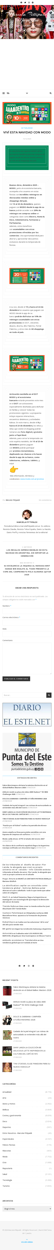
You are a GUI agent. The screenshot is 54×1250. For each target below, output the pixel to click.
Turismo (6, 1186)
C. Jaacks (28, 1233)
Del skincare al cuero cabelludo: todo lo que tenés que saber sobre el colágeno (26, 890)
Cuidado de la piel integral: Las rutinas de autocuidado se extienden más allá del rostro (27, 806)
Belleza (6, 1109)
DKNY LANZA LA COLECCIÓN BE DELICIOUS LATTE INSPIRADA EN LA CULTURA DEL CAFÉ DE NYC (27, 813)
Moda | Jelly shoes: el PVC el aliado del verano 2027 (23, 839)
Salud (5, 1174)
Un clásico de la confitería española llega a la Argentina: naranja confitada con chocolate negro (26, 846)
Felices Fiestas (9, 1145)
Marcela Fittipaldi (13, 500)
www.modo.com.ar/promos (32, 479)
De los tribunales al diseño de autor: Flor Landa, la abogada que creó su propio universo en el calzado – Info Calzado (24, 867)
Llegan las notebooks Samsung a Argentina (32, 929)
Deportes (7, 1127)
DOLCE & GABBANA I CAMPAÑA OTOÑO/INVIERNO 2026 (25, 799)
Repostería (7, 1168)
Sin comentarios (45, 500)
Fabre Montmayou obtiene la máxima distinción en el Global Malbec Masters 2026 (25, 786)
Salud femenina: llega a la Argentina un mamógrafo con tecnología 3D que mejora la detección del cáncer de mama (26, 899)
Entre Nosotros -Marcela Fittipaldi (17, 1133)
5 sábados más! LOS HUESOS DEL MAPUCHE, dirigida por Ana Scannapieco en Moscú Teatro (27, 934)
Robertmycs (9, 922)
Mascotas (7, 1150)
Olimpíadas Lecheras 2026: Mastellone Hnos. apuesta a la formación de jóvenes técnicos (25, 915)
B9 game (7, 929)
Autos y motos (9, 1103)
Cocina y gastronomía (12, 1115)
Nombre (7, 606)
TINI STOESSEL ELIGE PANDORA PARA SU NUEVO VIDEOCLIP (26, 819)
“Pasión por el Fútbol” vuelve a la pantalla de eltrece (24, 825)
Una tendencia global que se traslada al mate (23, 941)
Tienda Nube (9, 906)
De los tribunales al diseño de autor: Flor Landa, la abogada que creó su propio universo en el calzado (27, 872)
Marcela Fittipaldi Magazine (27, 17)
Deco (5, 1121)
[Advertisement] (27, 64)
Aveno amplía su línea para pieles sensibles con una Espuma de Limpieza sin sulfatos (24, 833)
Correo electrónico (11, 617)
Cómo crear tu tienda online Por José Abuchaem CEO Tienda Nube (26, 907)
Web (5, 629)
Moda (5, 1156)
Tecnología (7, 1180)
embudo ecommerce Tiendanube (20, 940)
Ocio (4, 1162)
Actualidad (27, 128)
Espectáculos (8, 1139)
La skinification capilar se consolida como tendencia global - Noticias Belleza (25, 886)
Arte (4, 1098)
